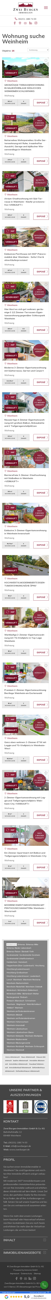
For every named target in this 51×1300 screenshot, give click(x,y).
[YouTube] (25, 23)
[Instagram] (36, 23)
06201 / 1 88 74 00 (44, 1285)
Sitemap (37, 1273)
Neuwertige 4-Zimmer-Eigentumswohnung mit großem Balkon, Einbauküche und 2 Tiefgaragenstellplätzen (24, 422)
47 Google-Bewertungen (38, 1298)
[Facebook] (14, 23)
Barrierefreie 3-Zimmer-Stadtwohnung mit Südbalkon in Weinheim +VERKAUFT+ (25, 478)
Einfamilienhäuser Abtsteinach (28, 1071)
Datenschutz (26, 1273)
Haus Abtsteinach (28, 1057)
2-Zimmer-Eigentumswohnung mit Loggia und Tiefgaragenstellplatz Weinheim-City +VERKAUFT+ (25, 800)
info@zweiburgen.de (21, 1146)
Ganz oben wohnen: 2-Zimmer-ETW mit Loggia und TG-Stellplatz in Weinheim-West (25, 745)
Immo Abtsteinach (12, 1057)
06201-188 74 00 (27, 19)
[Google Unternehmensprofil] (20, 23)
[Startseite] (25, 7)
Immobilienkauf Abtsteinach (20, 1068)
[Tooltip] (48, 1292)
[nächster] (44, 1106)
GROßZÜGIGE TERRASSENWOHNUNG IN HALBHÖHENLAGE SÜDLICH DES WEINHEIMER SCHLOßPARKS (24, 88)
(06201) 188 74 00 (17, 1142)
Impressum (14, 1273)
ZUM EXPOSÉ (41, 102)
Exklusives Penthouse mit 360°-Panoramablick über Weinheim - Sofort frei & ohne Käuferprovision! (25, 257)
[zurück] (6, 1106)
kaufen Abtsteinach (20, 1060)
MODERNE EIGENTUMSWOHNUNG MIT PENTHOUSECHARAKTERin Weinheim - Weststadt (25, 908)
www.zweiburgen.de (19, 1149)
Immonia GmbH (31, 1270)
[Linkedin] (30, 23)
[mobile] (46, 7)
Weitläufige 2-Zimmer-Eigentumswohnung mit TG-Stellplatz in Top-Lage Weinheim (24, 637)
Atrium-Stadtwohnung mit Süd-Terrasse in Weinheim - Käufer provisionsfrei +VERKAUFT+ (24, 201)
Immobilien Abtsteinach (18, 1064)
